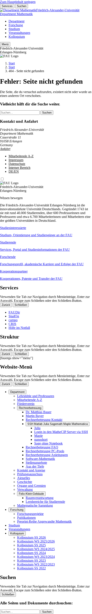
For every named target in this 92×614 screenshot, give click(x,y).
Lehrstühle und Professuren (35, 396)
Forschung (16, 25)
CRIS (12, 324)
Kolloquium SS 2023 (31, 560)
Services (7, 6)
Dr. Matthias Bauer (38, 412)
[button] (46, 231)
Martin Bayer (35, 416)
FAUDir (14, 312)
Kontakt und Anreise (31, 470)
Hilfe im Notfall (19, 328)
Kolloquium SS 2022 (31, 568)
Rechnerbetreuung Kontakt (44, 419)
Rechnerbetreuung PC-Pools (45, 451)
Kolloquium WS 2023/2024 (36, 557)
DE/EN (14, 171)
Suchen (21, 6)
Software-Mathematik (40, 459)
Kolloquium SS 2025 (31, 545)
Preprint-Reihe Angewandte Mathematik (44, 521)
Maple (38, 436)
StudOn (14, 316)
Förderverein (25, 403)
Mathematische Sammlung (35, 505)
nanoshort (40, 439)
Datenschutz (17, 164)
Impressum (16, 160)
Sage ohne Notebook (48, 443)
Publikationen (26, 517)
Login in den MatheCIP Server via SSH (61, 432)
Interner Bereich (19, 167)
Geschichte (24, 482)
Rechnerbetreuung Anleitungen (47, 455)
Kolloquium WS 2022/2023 (36, 564)
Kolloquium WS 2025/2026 (36, 541)
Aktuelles (23, 478)
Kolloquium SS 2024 (31, 553)
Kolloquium (17, 36)
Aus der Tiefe (35, 466)
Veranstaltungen (19, 33)
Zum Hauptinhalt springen (18, 2)
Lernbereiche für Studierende (45, 501)
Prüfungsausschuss (30, 474)
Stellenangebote (36, 462)
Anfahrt (5, 149)
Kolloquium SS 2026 (31, 537)
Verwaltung (25, 489)
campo (13, 320)
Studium (14, 29)
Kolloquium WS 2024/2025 (36, 549)
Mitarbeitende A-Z (21, 156)
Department (16, 21)
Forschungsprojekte (30, 514)
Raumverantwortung (39, 498)
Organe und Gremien (31, 485)
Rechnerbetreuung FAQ (42, 447)
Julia (37, 428)
